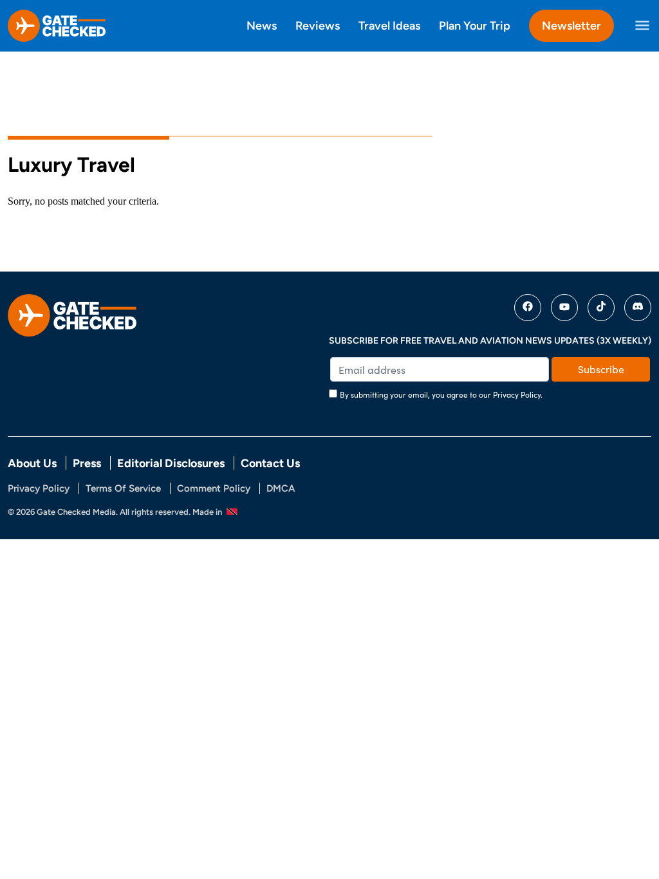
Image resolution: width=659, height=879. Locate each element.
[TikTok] (601, 307)
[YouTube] (564, 307)
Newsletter (571, 25)
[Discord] (637, 307)
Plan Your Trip (474, 25)
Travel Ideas (389, 25)
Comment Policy (213, 488)
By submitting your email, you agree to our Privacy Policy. (441, 394)
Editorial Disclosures (171, 463)
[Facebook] (527, 307)
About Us (32, 463)
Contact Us (270, 463)
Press (87, 463)
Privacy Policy (39, 488)
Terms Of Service (123, 488)
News (261, 25)
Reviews (317, 25)
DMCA (280, 488)
